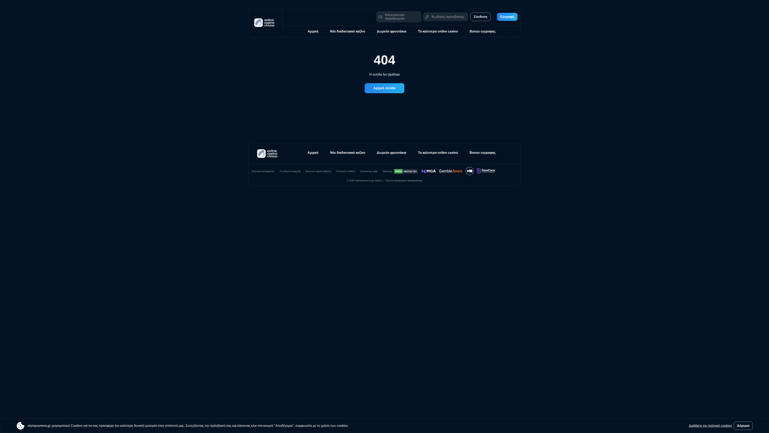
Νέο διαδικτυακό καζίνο (347, 31)
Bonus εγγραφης (483, 31)
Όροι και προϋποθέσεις (318, 171)
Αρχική (313, 31)
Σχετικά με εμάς (369, 171)
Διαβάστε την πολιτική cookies (710, 425)
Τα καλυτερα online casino (438, 31)
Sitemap (387, 171)
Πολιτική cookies (345, 171)
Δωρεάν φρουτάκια (391, 31)
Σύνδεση (480, 16)
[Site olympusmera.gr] (265, 22)
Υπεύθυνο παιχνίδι (290, 171)
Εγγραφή (507, 16)
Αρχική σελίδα (384, 88)
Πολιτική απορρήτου (263, 171)
